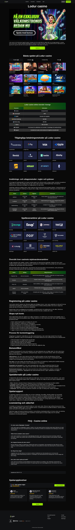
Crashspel (44, 59)
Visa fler (37, 504)
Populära (15, 59)
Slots (58, 59)
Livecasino (29, 59)
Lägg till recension (59, 485)
